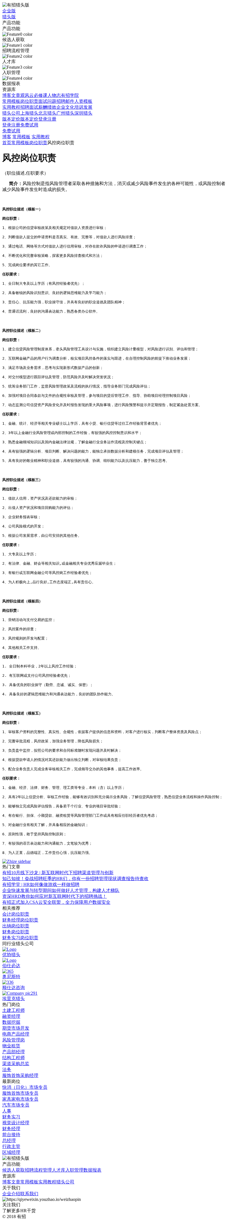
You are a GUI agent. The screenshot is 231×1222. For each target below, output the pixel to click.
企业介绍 (11, 1193)
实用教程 (11, 107)
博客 (6, 136)
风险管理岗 (13, 1040)
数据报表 (92, 1170)
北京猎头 (47, 113)
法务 (6, 1069)
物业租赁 (11, 1045)
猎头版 (9, 16)
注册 (51, 119)
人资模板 (83, 101)
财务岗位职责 (15, 931)
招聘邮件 (65, 101)
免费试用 (29, 125)
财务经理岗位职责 (20, 920)
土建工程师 (13, 1010)
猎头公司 (11, 113)
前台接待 (11, 1134)
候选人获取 (13, 1170)
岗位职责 (29, 101)
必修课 (40, 95)
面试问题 (47, 101)
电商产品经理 (15, 1034)
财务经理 (11, 1128)
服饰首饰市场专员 (20, 1093)
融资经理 (11, 1016)
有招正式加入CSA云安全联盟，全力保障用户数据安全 (56, 902)
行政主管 (11, 1146)
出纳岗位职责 (15, 925)
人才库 (58, 1170)
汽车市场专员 (15, 1105)
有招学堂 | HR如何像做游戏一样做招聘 (40, 884)
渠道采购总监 (15, 1063)
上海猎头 (29, 113)
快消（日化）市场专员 (24, 1087)
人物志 (54, 95)
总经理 (9, 1140)
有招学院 (70, 95)
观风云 (27, 95)
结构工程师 (13, 1057)
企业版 (9, 10)
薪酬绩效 (47, 107)
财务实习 (11, 1116)
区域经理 (11, 1152)
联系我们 (29, 1193)
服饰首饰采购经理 (20, 1075)
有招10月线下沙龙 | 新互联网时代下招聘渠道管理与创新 (58, 872)
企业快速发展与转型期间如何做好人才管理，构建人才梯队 (60, 890)
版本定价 (11, 119)
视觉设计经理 (15, 1122)
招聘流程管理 (38, 1170)
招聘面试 (29, 107)
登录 (42, 119)
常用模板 (11, 101)
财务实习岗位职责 (20, 937)
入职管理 (74, 1170)
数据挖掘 (11, 1022)
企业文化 (65, 107)
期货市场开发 (15, 1028)
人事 (6, 1111)
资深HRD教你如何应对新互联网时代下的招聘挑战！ (54, 896)
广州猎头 (65, 113)
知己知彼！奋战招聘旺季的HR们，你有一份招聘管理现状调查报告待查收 (75, 878)
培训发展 (83, 107)
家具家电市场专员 (20, 1099)
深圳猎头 (83, 113)
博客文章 (11, 95)
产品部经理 (13, 1051)
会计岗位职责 (15, 914)
